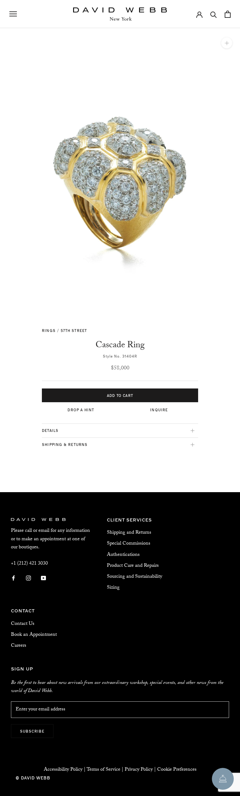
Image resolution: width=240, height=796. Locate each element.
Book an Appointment (34, 635)
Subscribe (32, 731)
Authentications (123, 555)
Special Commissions (128, 544)
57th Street (74, 330)
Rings (49, 330)
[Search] (213, 14)
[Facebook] (13, 579)
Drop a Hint (81, 410)
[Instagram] (28, 579)
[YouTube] (43, 579)
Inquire (159, 410)
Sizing (113, 588)
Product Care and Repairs (133, 566)
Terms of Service (103, 770)
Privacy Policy (139, 770)
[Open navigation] (13, 14)
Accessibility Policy (63, 770)
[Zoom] (226, 42)
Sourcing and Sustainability (134, 577)
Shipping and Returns (129, 533)
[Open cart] (228, 14)
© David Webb (33, 777)
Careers (18, 646)
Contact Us (22, 624)
